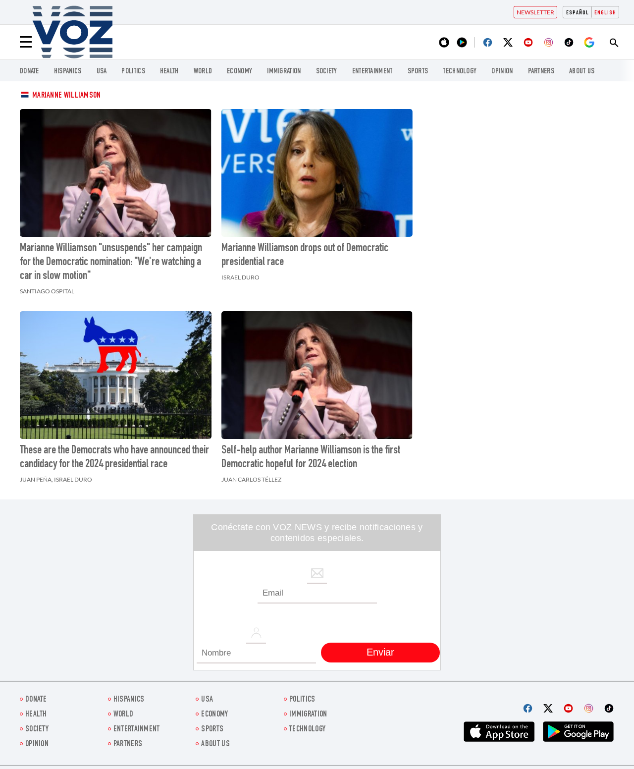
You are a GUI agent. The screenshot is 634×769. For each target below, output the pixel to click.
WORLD (203, 71)
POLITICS (133, 71)
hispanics (68, 71)
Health (169, 71)
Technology (459, 71)
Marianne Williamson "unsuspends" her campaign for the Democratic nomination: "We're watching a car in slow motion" (111, 262)
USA (102, 71)
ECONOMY (239, 71)
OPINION (502, 71)
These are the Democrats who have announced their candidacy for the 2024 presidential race (114, 458)
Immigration (284, 71)
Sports (418, 71)
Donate (29, 71)
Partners (541, 71)
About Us (581, 71)
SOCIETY (326, 71)
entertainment (372, 71)
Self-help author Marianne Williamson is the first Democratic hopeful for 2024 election (310, 458)
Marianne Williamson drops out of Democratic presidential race (304, 256)
